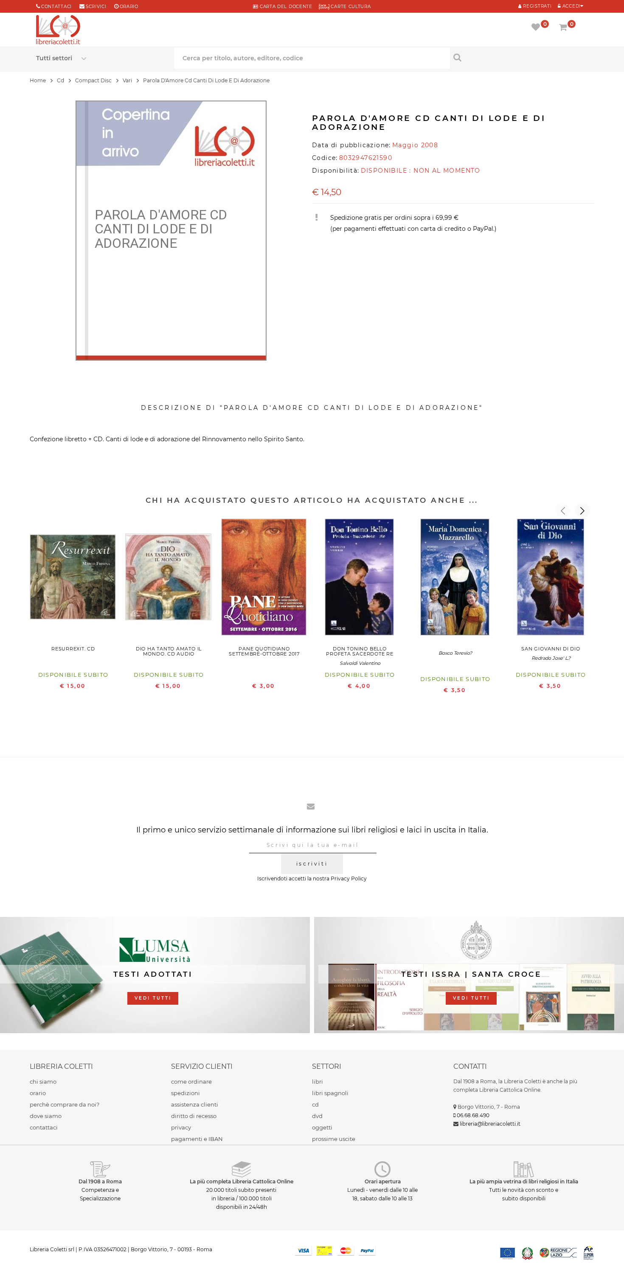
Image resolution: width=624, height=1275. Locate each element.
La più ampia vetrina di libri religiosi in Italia (523, 1181)
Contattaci (56, 6)
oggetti (322, 1127)
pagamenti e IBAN (197, 1138)
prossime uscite (333, 1138)
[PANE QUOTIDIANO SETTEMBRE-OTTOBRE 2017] (264, 579)
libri (317, 1081)
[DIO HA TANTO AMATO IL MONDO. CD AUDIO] (168, 579)
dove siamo (46, 1115)
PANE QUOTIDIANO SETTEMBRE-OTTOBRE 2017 (264, 651)
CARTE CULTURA (350, 6)
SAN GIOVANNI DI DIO (550, 649)
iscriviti (312, 863)
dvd (317, 1115)
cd (315, 1104)
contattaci (44, 1127)
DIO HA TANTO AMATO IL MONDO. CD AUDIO (169, 651)
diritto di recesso (193, 1115)
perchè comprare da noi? (64, 1104)
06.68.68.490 (473, 1115)
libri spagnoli (330, 1093)
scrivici (96, 6)
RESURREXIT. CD (73, 649)
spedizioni (185, 1093)
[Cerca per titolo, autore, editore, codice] (519, 57)
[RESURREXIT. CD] (73, 579)
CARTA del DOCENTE (285, 6)
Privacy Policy (349, 878)
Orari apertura (383, 1181)
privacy (181, 1127)
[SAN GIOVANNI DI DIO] (550, 579)
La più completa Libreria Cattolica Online (241, 1181)
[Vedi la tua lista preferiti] (537, 28)
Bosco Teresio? (455, 653)
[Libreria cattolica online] (58, 30)
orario (129, 6)
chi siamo (43, 1081)
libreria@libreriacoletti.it (490, 1124)
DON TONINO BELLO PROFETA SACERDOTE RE (359, 651)
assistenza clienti (194, 1104)
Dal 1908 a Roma (100, 1181)
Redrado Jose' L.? (551, 658)
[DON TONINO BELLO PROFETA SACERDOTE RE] (359, 579)
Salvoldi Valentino (360, 663)
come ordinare (191, 1081)
